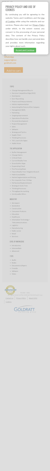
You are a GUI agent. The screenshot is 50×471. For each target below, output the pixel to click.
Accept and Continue (25, 50)
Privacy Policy (38, 25)
